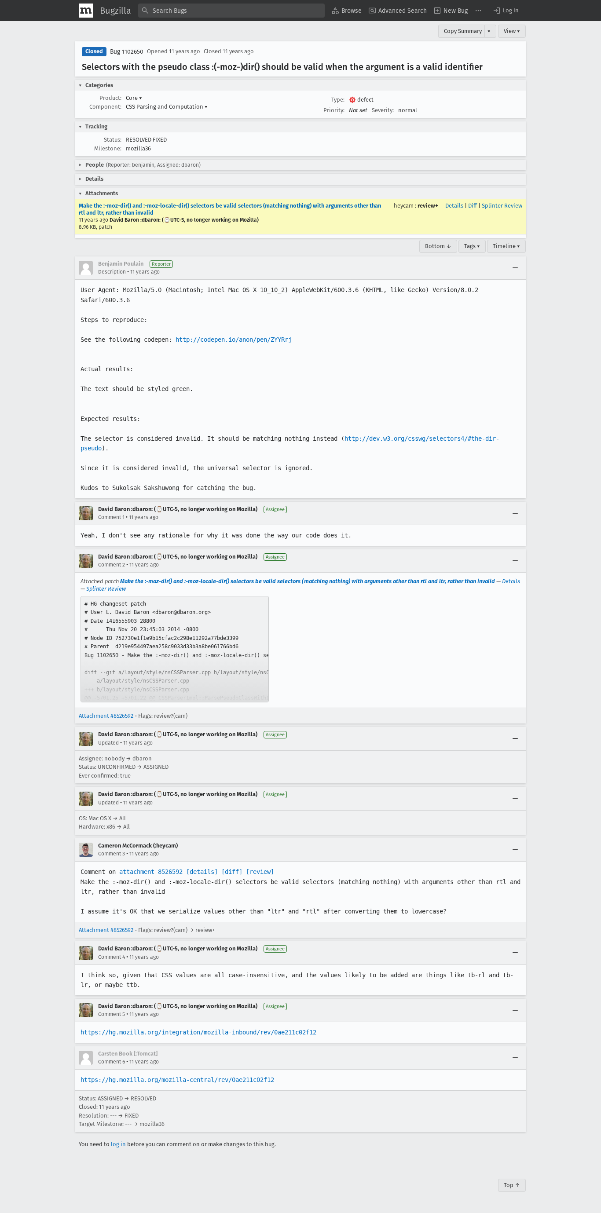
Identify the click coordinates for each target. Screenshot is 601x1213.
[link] (175, 649)
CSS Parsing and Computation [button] (167, 106)
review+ (428, 205)
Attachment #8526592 (106, 715)
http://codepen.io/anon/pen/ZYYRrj (234, 339)
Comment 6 (111, 1062)
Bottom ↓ (438, 246)
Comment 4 (111, 957)
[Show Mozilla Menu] (86, 11)
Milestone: (107, 148)
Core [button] (134, 98)
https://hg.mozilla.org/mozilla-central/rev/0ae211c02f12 (177, 1079)
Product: (110, 98)
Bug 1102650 (126, 51)
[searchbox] (231, 11)
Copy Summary (463, 31)
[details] (202, 871)
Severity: (383, 110)
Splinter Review (502, 205)
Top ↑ (512, 1185)
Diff (472, 205)
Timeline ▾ (506, 246)
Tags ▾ (472, 246)
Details (454, 205)
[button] (505, 11)
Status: (112, 139)
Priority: (333, 110)
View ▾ (512, 31)
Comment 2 (111, 565)
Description (112, 272)
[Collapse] (515, 268)
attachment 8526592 (151, 871)
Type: (337, 99)
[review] (260, 871)
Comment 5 (111, 1014)
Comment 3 (111, 854)
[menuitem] (346, 11)
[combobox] (231, 11)
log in (118, 1144)
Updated (108, 743)
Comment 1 (111, 517)
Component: (105, 106)
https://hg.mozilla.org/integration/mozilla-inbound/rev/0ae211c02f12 (198, 1032)
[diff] (231, 871)
